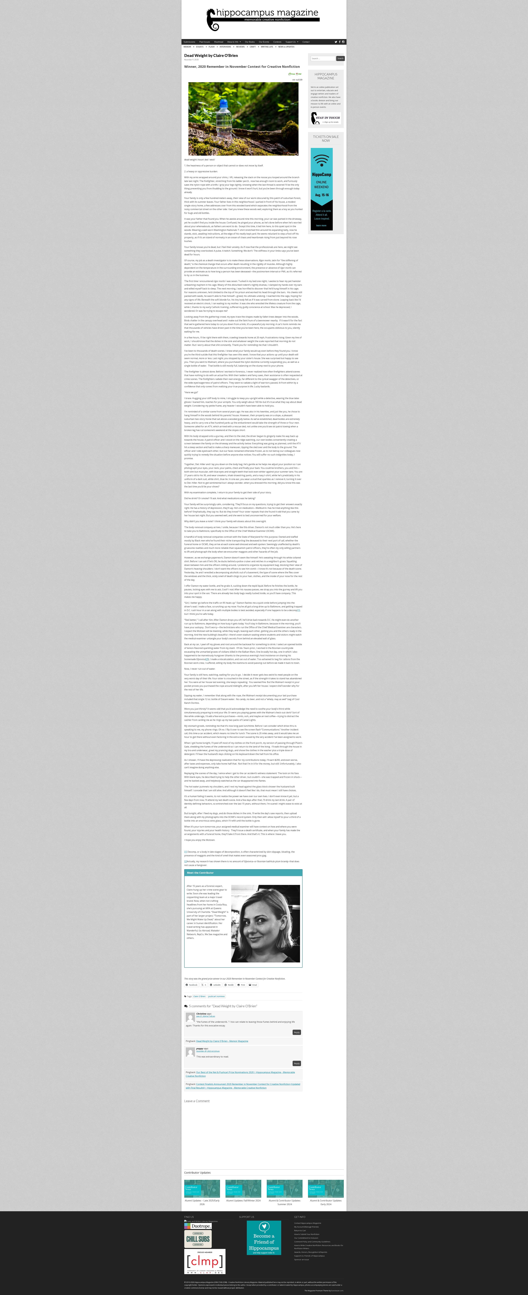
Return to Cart (300, 1230)
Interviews (225, 47)
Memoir (187, 47)
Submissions (189, 42)
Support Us (291, 42)
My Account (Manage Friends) (306, 1227)
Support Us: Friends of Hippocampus (309, 1256)
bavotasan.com (337, 1291)
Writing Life (267, 47)
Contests (277, 42)
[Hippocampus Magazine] (264, 17)
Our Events (264, 42)
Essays (200, 47)
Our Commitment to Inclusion (306, 1238)
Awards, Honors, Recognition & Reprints (310, 1252)
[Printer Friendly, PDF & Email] (294, 74)
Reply (297, 1032)
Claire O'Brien (199, 996)
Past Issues (204, 42)
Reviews (240, 47)
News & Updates (286, 47)
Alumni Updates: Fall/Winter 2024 (243, 1200)
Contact (306, 42)
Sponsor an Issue (301, 1259)
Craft (253, 47)
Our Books (250, 42)
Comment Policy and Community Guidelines (312, 1241)
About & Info (232, 42)
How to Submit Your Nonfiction (306, 1234)
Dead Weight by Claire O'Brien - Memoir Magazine (222, 1041)
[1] (298, 610)
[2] (206, 659)
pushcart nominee (216, 996)
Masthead (218, 42)
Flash (212, 47)
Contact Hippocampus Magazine (307, 1223)
